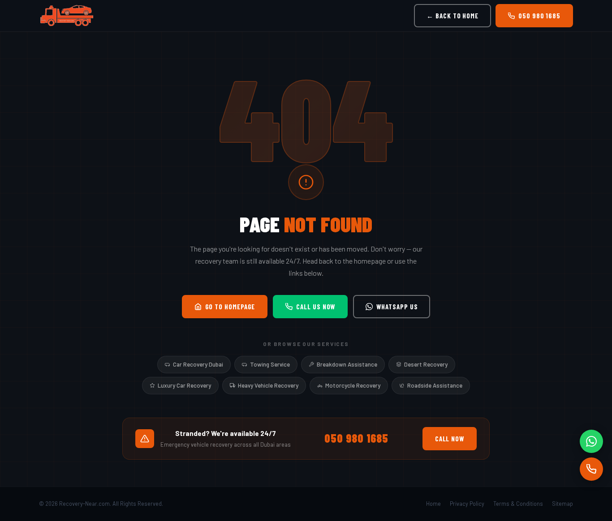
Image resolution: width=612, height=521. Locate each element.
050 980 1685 (539, 16)
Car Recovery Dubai (198, 364)
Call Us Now (315, 307)
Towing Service (270, 364)
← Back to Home (452, 16)
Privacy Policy (467, 503)
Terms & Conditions (518, 503)
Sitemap (562, 503)
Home (433, 503)
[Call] (591, 469)
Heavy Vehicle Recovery (268, 385)
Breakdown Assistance (347, 364)
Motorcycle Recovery (352, 385)
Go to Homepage (230, 307)
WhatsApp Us (397, 307)
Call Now (449, 439)
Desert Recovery (426, 364)
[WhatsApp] (591, 441)
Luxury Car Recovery (184, 385)
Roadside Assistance (434, 385)
